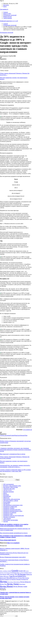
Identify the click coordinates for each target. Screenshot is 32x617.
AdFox (1, 570)
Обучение (20, 578)
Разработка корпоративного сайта (12, 511)
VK (16, 574)
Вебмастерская (7, 16)
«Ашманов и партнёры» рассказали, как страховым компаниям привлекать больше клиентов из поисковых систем (15, 449)
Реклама (18, 579)
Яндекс (3, 581)
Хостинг (5, 521)
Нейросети (14, 578)
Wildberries (29, 574)
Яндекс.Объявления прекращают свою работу (13, 557)
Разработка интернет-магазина (11, 509)
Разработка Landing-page (10, 506)
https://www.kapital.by (13, 543)
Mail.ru (18, 572)
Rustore (5, 574)
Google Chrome (7, 572)
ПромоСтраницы (4, 579)
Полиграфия (6, 502)
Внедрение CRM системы (10, 487)
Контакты (6, 5)
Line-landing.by (4, 9)
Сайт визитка (7, 518)
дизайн (25, 586)
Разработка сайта (8, 514)
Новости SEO (7, 13)
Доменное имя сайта (9, 488)
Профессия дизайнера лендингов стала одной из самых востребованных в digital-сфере (14, 525)
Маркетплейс (3, 578)
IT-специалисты (13, 572)
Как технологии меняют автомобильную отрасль (13, 533)
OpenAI (30, 572)
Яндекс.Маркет (6, 586)
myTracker (26, 572)
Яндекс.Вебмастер (25, 582)
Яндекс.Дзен (3, 584)
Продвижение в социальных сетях (13, 505)
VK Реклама (21, 574)
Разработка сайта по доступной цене (13, 515)
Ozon (1, 574)
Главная (5, 12)
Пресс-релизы (25, 578)
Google (15, 570)
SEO (8, 574)
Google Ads (22, 571)
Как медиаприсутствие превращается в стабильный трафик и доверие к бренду (15, 536)
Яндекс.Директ (13, 584)
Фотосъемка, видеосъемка (10, 520)
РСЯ (10, 579)
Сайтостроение (7, 18)
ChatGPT (9, 570)
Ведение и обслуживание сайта (12, 485)
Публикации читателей (9, 15)
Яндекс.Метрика (18, 586)
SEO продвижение (8, 484)
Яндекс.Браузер (17, 582)
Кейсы (5, 493)
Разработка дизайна (8, 508)
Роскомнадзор (24, 579)
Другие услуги (7, 490)
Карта (5, 6)
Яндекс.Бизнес (10, 581)
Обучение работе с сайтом (10, 500)
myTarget (22, 572)
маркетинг (3, 588)
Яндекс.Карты (22, 584)
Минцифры (9, 578)
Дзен (11, 576)
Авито (1, 576)
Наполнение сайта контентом (11, 499)
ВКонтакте (6, 576)
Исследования (17, 576)
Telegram (12, 574)
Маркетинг (6, 497)
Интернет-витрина (8, 491)
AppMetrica (5, 570)
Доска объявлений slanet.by (8, 540)
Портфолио (6, 503)
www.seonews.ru (27, 429)
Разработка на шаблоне (9, 512)
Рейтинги (13, 579)
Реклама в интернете (9, 517)
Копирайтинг (7, 496)
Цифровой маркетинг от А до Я (9, 21)
